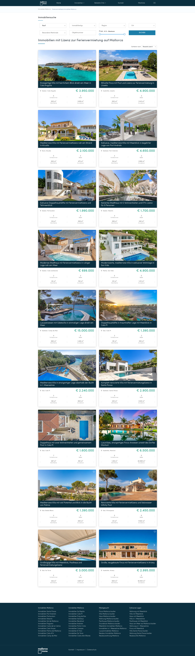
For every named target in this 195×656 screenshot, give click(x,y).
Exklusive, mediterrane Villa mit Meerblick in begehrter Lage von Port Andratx (126, 144)
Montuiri (112, 450)
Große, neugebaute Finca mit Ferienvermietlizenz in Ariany (128, 563)
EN (155, 8)
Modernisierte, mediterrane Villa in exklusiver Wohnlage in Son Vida (127, 264)
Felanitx (110, 211)
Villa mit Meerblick (136, 614)
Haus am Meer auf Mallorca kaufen (142, 624)
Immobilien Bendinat (76, 621)
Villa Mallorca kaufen (107, 614)
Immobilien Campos (76, 628)
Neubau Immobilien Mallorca (110, 633)
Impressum (81, 650)
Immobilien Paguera (45, 624)
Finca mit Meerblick (136, 628)
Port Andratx (113, 151)
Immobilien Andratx (76, 624)
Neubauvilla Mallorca (137, 636)
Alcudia (48, 151)
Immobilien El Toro (75, 631)
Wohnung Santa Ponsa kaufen (140, 633)
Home (58, 3)
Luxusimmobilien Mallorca (109, 631)
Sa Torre (48, 570)
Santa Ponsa (113, 390)
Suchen (142, 33)
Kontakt (121, 3)
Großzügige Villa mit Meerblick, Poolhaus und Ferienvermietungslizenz (61, 564)
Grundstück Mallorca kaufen (109, 624)
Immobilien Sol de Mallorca (48, 621)
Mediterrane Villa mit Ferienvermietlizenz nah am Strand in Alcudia (66, 144)
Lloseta (112, 91)
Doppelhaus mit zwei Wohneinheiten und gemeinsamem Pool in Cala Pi (65, 444)
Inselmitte (106, 91)
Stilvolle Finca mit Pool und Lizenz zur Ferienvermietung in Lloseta (127, 84)
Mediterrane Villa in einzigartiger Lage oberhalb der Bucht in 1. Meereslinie (67, 384)
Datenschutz (91, 650)
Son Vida (111, 270)
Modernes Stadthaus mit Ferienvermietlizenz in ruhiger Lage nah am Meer (65, 264)
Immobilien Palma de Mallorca (49, 631)
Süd (104, 330)
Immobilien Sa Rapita (76, 611)
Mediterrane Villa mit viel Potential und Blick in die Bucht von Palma (66, 504)
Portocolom (51, 211)
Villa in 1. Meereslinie (137, 619)
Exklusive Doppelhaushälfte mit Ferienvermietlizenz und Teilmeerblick (65, 204)
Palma (105, 270)
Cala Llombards (52, 270)
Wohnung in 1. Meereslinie (139, 626)
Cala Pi (108, 330)
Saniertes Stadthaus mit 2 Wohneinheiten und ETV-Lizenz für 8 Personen (127, 204)
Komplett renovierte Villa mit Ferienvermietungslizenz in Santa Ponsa (126, 384)
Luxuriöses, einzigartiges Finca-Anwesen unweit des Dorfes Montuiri (128, 444)
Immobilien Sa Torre (76, 633)
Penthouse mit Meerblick (138, 621)
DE (154, 3)
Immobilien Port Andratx (47, 614)
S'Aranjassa (110, 510)
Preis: (101, 31)
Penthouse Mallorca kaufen (109, 621)
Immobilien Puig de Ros (77, 616)
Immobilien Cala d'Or (46, 633)
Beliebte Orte (99, 3)
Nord (43, 151)
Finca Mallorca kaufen (107, 611)
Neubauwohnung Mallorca (109, 636)
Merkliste (141, 3)
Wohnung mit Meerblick (138, 611)
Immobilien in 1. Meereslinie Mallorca (112, 628)
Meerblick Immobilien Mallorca (110, 626)
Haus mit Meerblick (136, 616)
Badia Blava (49, 510)
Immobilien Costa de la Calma (49, 626)
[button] (53, 25)
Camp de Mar (53, 330)
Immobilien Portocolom (46, 616)
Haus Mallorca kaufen (107, 616)
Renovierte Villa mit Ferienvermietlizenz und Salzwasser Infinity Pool (126, 504)
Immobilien (79, 3)
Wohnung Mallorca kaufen (109, 619)
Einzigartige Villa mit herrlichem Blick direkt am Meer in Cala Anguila (65, 84)
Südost (44, 91)
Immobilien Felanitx (45, 619)
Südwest (105, 151)
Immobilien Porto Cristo (77, 626)
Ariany (112, 570)
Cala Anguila (51, 91)
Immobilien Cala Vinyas (46, 628)
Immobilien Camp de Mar (47, 636)
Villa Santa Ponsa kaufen (138, 631)
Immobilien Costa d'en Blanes (79, 636)
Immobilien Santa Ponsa (47, 611)
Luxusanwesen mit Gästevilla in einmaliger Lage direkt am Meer (66, 324)
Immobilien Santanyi (76, 619)
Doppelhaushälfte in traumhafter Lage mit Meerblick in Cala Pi (126, 324)
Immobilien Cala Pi (76, 614)
